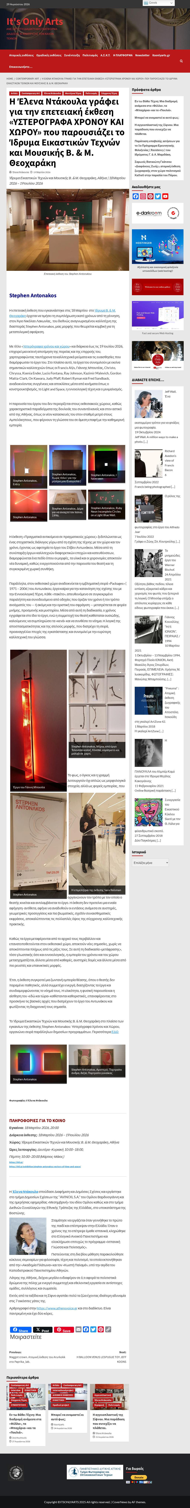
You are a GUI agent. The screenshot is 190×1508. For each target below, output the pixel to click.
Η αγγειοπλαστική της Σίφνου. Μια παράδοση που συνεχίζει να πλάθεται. (109, 1421)
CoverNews (119, 1502)
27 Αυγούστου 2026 (21, 1441)
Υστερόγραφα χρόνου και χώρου (46, 346)
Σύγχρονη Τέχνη (109, 93)
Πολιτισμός (90, 55)
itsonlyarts (59, 1424)
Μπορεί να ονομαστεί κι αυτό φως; (67, 1417)
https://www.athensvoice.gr (57, 1308)
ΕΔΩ (115, 1032)
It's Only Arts (34, 22)
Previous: (37, 1357)
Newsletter (142, 55)
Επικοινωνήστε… (20, 67)
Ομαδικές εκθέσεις (48, 55)
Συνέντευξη (72, 55)
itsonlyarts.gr (161, 55)
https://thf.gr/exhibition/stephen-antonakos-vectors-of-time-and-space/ (45, 1166)
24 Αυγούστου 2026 (63, 1428)
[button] (181, 61)
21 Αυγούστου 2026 (105, 1437)
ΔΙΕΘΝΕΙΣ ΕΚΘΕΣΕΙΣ (63, 1395)
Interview (15, 1390)
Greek (152, 2)
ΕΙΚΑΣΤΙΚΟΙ (30, 1390)
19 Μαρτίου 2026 (41, 172)
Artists (14, 93)
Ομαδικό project (61, 1405)
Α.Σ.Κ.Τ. (105, 55)
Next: (101, 1357)
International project (63, 1390)
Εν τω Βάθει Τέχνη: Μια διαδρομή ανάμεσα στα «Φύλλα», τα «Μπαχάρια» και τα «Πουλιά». (25, 1424)
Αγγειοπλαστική (102, 1395)
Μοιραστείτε (26, 1337)
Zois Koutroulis (19, 1437)
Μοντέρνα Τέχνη (73, 93)
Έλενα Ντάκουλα (52, 93)
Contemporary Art (31, 93)
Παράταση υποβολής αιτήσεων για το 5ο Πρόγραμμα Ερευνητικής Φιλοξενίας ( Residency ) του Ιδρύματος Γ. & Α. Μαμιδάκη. (157, 147)
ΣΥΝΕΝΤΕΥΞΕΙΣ (18, 1405)
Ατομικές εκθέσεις (21, 55)
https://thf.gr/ (16, 1162)
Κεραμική (99, 1405)
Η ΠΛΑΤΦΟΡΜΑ (122, 55)
